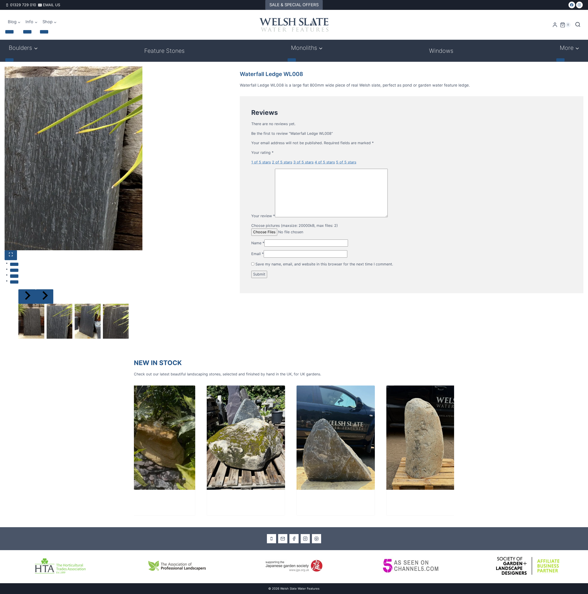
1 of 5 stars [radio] (261, 162)
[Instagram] (579, 5)
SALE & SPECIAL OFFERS (294, 4)
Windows (441, 50)
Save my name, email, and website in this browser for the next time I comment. (324, 264)
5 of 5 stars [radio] (346, 162)
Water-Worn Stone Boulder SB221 (132, 499)
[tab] (14, 264)
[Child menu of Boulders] (9, 60)
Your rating (262, 152)
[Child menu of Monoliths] (292, 60)
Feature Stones (164, 50)
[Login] (555, 25)
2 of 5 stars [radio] (282, 162)
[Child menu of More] (560, 60)
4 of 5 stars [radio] (325, 162)
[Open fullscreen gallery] (11, 255)
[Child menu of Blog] (9, 31)
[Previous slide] (27, 296)
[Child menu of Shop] (44, 31)
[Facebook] (571, 5)
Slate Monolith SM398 (302, 499)
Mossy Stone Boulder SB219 (217, 499)
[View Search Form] (578, 25)
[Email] (282, 538)
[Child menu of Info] (27, 31)
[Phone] (271, 538)
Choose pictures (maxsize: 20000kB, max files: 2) (294, 225)
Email (257, 253)
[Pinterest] (316, 538)
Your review (263, 216)
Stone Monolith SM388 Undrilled (400, 499)
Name (257, 243)
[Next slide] (44, 296)
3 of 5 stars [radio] (303, 162)
